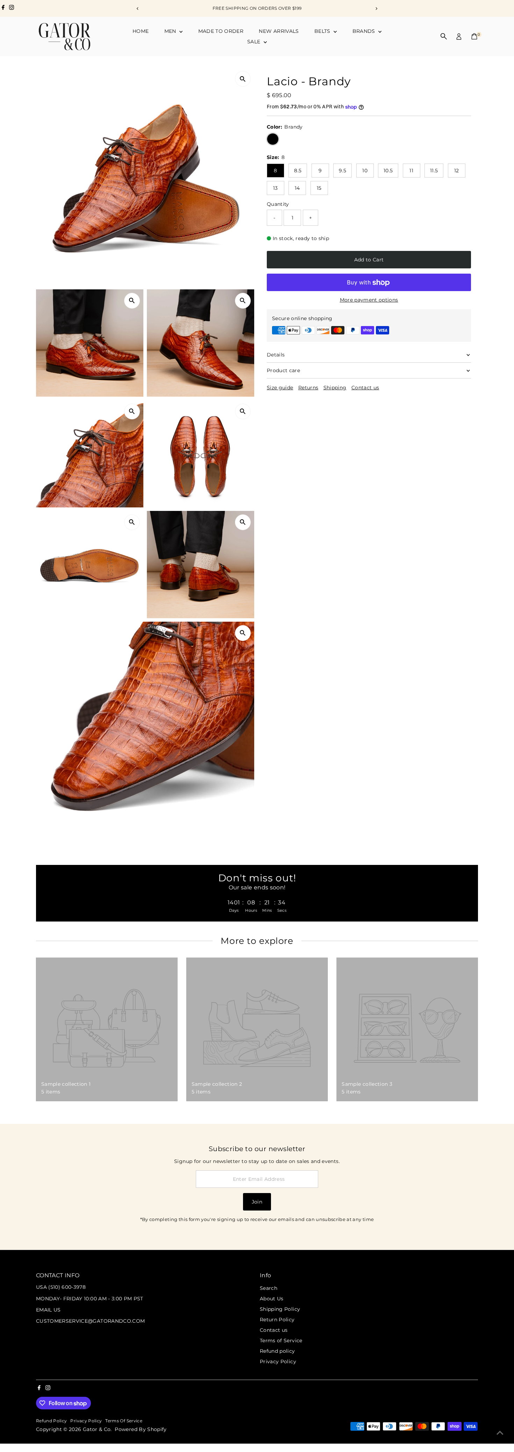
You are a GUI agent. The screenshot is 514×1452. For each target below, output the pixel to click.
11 (411, 170)
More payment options (369, 300)
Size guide (280, 387)
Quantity (278, 204)
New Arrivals (279, 31)
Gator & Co (97, 1429)
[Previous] (138, 8)
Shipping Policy (280, 1309)
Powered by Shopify (140, 1429)
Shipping (335, 387)
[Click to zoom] (243, 79)
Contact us (365, 387)
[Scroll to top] (500, 1433)
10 (364, 170)
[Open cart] (474, 36)
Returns (308, 387)
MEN (171, 31)
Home (141, 31)
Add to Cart (369, 260)
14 (297, 188)
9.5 (342, 170)
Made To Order (221, 31)
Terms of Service (281, 1340)
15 (319, 188)
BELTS (323, 31)
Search (268, 1288)
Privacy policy (86, 1420)
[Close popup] (499, 1191)
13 (275, 188)
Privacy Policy (278, 1361)
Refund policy (277, 1351)
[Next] (376, 8)
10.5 (388, 170)
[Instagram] (11, 8)
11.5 (434, 170)
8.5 (297, 170)
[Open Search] (444, 36)
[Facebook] (3, 8)
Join (257, 1202)
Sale (254, 41)
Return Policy (277, 1319)
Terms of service (123, 1420)
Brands (364, 31)
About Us (272, 1298)
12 (456, 170)
